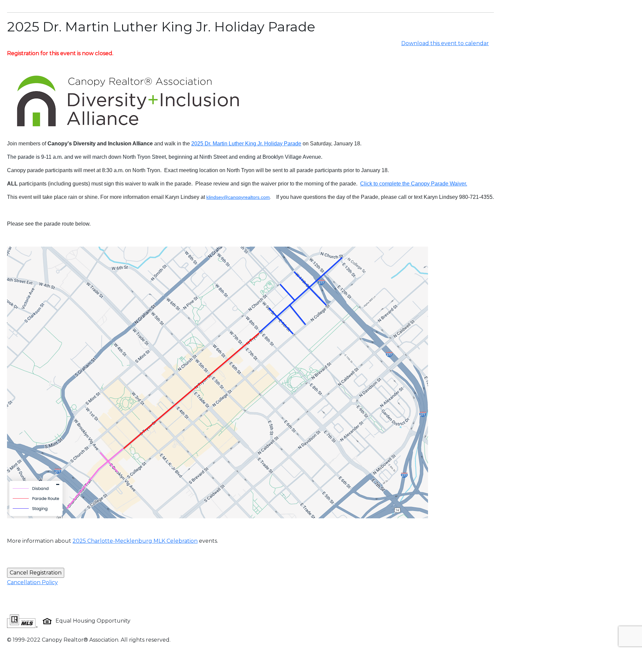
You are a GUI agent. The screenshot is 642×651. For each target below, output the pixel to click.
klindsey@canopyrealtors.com (238, 197)
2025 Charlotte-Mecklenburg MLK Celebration (135, 541)
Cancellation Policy (32, 582)
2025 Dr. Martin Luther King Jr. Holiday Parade (246, 143)
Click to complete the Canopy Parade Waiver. (413, 183)
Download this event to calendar (445, 43)
